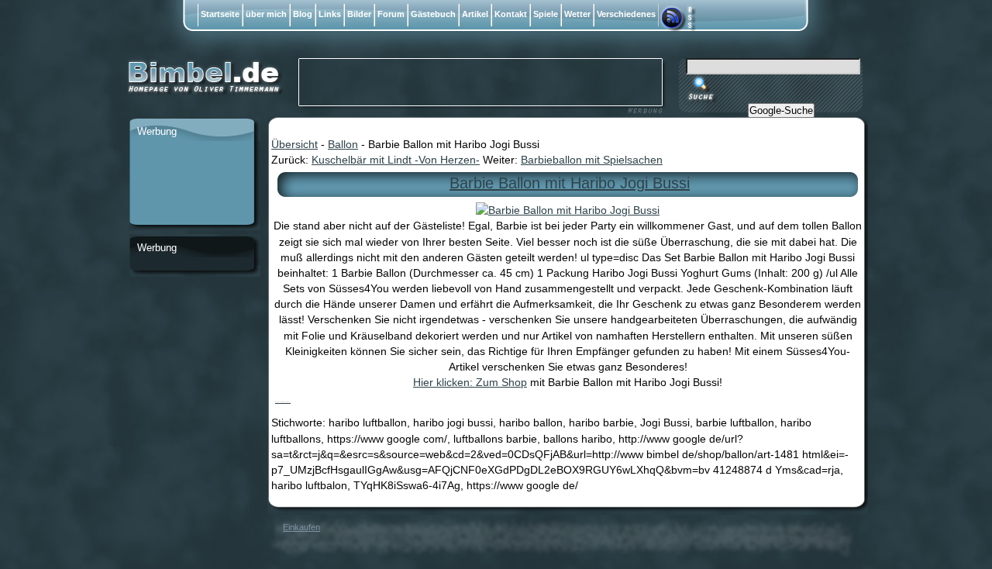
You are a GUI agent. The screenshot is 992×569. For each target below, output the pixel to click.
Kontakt (510, 14)
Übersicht (294, 144)
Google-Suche (781, 110)
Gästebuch (433, 14)
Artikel (475, 14)
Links (329, 14)
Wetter (577, 14)
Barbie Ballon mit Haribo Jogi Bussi (570, 182)
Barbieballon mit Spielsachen (592, 159)
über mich (266, 14)
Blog (303, 14)
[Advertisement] (191, 184)
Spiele (545, 14)
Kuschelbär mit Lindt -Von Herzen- (396, 159)
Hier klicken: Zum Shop (470, 382)
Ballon (343, 144)
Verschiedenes (626, 14)
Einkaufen (301, 527)
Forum (391, 14)
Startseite (220, 14)
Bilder (359, 14)
